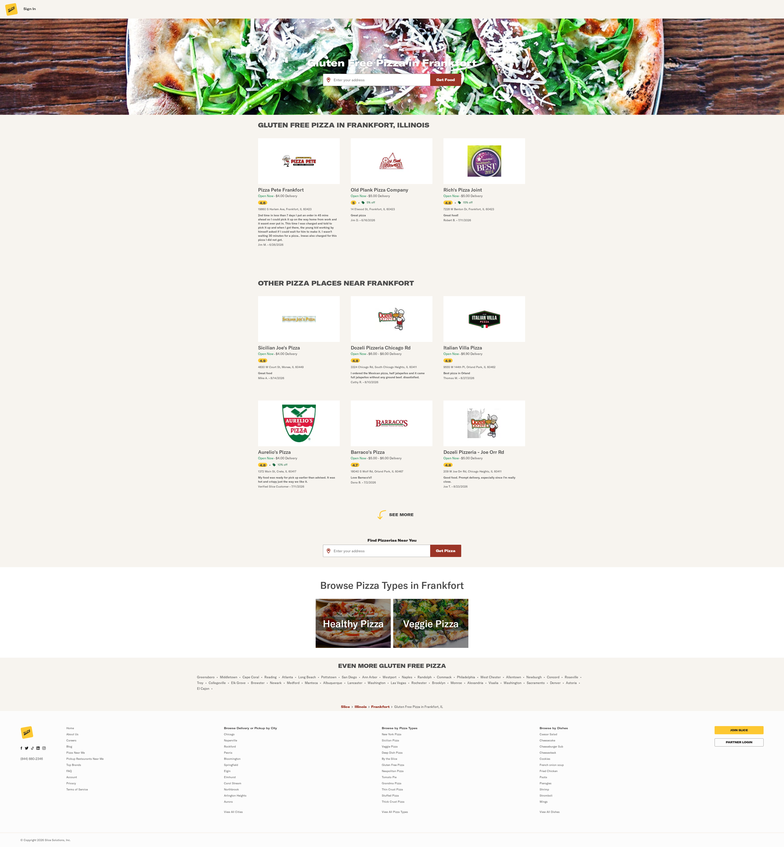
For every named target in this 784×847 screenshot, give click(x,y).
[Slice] (11, 9)
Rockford (230, 746)
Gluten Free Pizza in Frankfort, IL (418, 707)
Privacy (71, 783)
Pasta (543, 777)
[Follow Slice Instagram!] (44, 749)
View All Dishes (550, 812)
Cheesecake (547, 740)
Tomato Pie (389, 777)
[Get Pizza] (445, 551)
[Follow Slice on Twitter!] (27, 749)
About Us (72, 734)
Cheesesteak (548, 752)
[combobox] (382, 80)
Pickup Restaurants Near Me (85, 759)
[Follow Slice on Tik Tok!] (32, 749)
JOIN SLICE (739, 730)
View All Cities (233, 812)
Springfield (231, 765)
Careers (71, 740)
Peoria (228, 752)
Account (71, 777)
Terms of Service (77, 789)
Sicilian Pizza (390, 740)
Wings (544, 801)
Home (70, 728)
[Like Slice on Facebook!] (21, 749)
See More (401, 514)
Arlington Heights (235, 795)
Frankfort (380, 707)
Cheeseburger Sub (551, 746)
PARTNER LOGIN (739, 742)
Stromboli (546, 795)
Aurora (228, 801)
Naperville (230, 740)
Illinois (361, 707)
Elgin (227, 771)
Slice (345, 707)
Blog (69, 746)
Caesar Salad (548, 734)
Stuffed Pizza (390, 795)
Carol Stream (232, 783)
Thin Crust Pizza (392, 789)
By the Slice (389, 759)
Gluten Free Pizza (393, 765)
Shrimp (544, 789)
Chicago (229, 734)
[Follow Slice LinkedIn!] (38, 749)
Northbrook (231, 789)
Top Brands (73, 765)
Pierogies (545, 783)
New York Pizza (391, 734)
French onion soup (552, 765)
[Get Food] (445, 80)
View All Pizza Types (395, 812)
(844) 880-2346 (31, 759)
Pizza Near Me (75, 752)
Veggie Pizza (390, 746)
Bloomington (232, 759)
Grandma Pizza (391, 783)
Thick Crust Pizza (393, 801)
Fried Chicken (549, 771)
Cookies (545, 759)
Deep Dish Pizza (392, 752)
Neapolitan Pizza (393, 771)
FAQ (69, 771)
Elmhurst (230, 777)
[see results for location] (328, 80)
